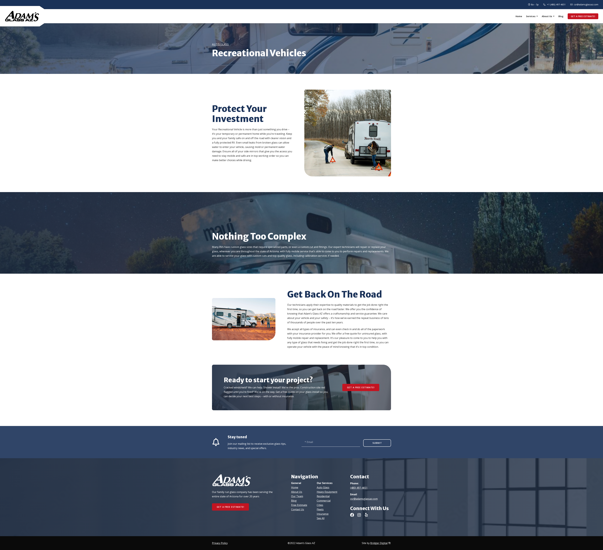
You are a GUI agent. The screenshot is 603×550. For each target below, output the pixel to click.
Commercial (324, 500)
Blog (560, 16)
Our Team (297, 496)
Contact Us (297, 509)
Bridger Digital (379, 543)
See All (320, 518)
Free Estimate (299, 505)
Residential (323, 496)
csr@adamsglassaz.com (364, 498)
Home (519, 16)
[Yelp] (366, 515)
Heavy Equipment (327, 492)
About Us (547, 16)
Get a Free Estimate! (583, 16)
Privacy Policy (220, 543)
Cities (320, 505)
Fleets (320, 509)
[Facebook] (352, 515)
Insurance (323, 514)
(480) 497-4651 (358, 487)
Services (530, 16)
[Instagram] (359, 515)
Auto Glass (220, 44)
